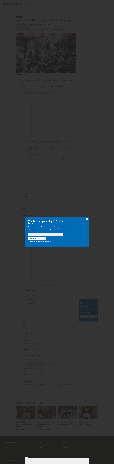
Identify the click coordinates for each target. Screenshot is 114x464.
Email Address (33, 232)
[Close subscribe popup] (87, 219)
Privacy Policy (48, 241)
